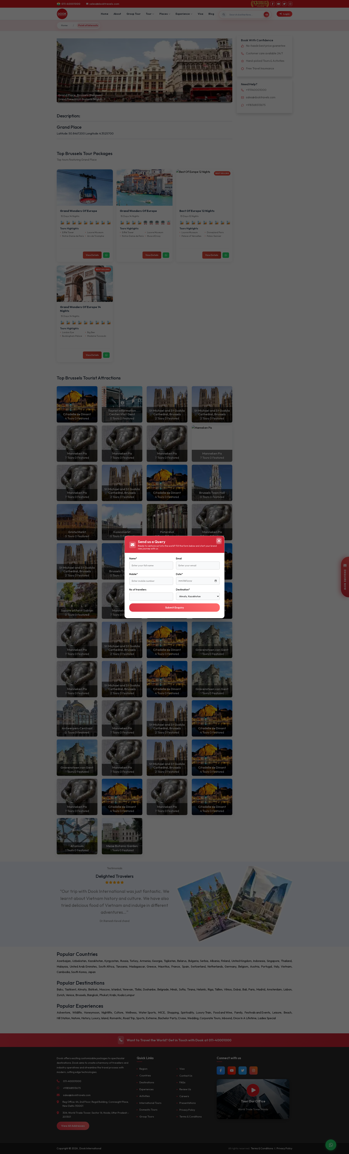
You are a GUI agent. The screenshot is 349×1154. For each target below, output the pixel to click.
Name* (133, 558)
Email (179, 558)
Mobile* (133, 574)
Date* (179, 574)
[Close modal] (219, 541)
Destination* (183, 589)
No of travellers (137, 589)
